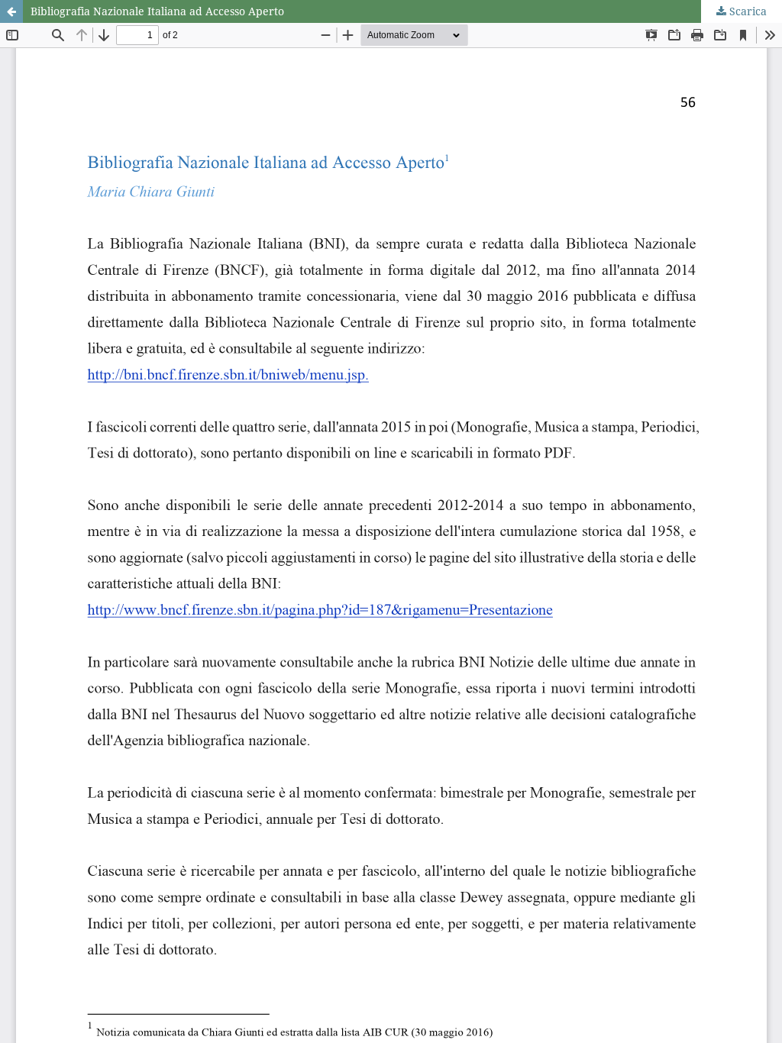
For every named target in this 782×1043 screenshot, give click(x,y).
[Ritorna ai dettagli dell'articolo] (11, 11)
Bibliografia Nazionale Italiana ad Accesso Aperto (157, 11)
